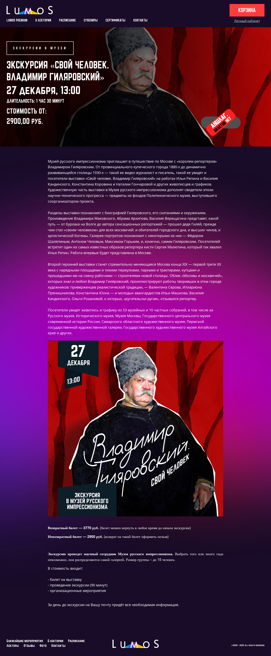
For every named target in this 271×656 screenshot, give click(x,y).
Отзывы (29, 645)
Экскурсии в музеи (40, 48)
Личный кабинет (247, 21)
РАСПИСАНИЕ (67, 20)
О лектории (55, 641)
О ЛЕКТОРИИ (43, 20)
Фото (43, 645)
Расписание (76, 641)
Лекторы (13, 645)
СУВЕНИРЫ (91, 20)
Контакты (58, 645)
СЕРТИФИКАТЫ (115, 20)
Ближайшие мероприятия (25, 641)
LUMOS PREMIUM (17, 20)
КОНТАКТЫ (140, 20)
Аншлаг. (220, 122)
